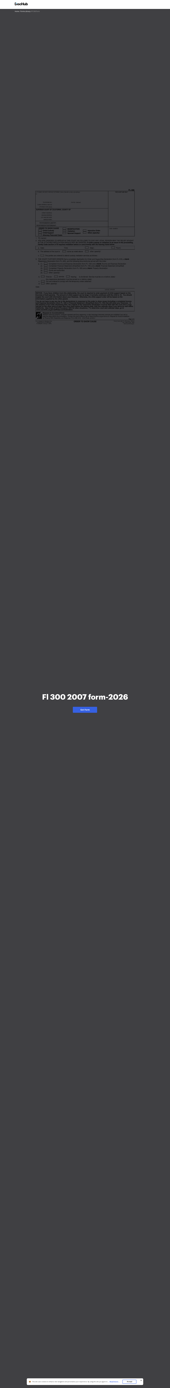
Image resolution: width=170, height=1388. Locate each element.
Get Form (85, 709)
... (114, 1382)
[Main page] (21, 4)
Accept (129, 1382)
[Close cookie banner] (141, 1380)
